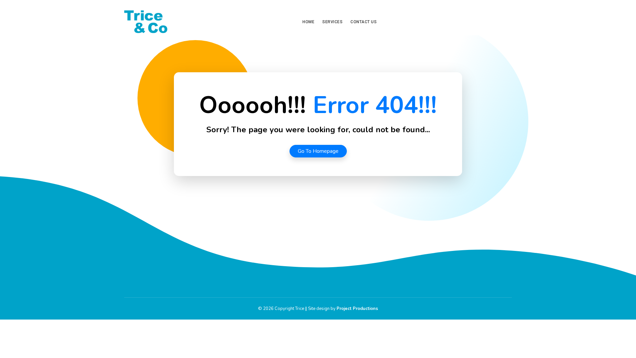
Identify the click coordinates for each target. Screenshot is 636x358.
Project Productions (357, 309)
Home (308, 22)
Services (332, 22)
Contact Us (363, 22)
